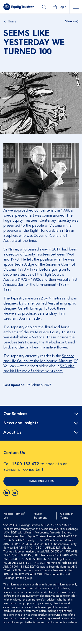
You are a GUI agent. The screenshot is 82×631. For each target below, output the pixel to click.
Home (12, 21)
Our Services (15, 414)
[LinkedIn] (6, 493)
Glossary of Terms (66, 515)
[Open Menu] (75, 7)
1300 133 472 (25, 464)
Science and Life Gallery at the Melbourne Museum (38, 359)
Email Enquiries (41, 481)
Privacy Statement (40, 515)
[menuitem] (41, 414)
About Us (12, 432)
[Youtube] (15, 493)
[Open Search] (44, 7)
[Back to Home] (18, 6)
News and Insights (20, 423)
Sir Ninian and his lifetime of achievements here (38, 369)
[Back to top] (74, 420)
